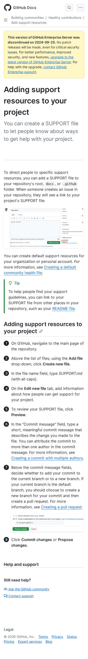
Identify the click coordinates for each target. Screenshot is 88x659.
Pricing (9, 641)
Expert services (30, 641)
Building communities (27, 18)
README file (63, 308)
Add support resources (28, 22)
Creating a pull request (61, 507)
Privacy (57, 637)
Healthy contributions (65, 18)
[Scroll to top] (77, 648)
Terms (43, 637)
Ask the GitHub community (28, 589)
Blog (49, 641)
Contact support (21, 596)
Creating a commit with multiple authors (47, 458)
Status (72, 637)
